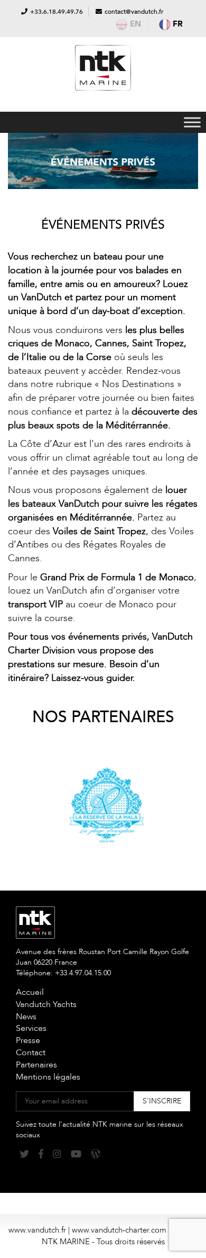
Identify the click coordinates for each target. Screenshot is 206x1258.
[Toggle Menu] (192, 122)
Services (31, 1028)
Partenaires (36, 1065)
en (135, 24)
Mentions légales (48, 1077)
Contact (30, 1052)
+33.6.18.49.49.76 (56, 11)
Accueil (30, 992)
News (26, 1016)
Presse (28, 1040)
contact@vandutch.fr (134, 11)
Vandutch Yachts (46, 1004)
